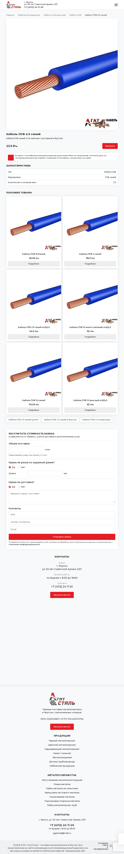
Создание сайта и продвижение (101, 846)
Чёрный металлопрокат (62, 740)
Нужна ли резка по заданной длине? (32, 462)
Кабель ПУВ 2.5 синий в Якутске (60, 419)
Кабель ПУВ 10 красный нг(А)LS (90, 400)
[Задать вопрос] (121, 836)
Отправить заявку (62, 537)
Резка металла (62, 784)
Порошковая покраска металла (62, 801)
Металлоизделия (62, 757)
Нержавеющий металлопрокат (62, 749)
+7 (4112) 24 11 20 (33, 7)
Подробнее (33, 264)
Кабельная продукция (62, 765)
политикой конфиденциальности (24, 544)
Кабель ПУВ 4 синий (90, 254)
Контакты (15, 508)
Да (13, 467)
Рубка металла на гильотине (62, 788)
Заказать (110, 146)
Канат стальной (62, 753)
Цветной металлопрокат (62, 744)
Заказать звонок (62, 595)
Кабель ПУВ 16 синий (33, 400)
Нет (23, 467)
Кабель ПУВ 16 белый (33, 254)
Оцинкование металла (62, 796)
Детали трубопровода (62, 761)
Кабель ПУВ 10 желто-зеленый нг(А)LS (90, 327)
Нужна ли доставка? (21, 482)
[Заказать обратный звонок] (121, 841)
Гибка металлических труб (62, 805)
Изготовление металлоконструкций (62, 780)
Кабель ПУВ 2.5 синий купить (23, 419)
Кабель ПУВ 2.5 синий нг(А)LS (34, 327)
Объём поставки (19, 443)
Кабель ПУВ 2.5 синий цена (96, 419)
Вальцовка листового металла (62, 792)
